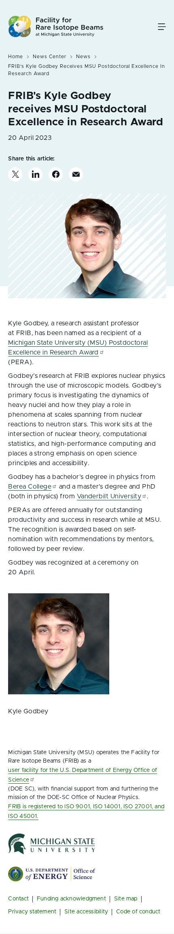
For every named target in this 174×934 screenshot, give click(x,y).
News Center (49, 56)
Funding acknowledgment (71, 899)
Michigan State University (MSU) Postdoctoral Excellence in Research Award (78, 347)
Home (15, 56)
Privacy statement (32, 912)
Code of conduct (138, 912)
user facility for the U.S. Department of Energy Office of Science (82, 775)
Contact (18, 899)
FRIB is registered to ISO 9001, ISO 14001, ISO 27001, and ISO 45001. (86, 811)
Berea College (29, 486)
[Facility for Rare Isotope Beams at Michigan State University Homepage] (56, 26)
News (83, 56)
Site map (126, 899)
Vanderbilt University (109, 496)
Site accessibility (86, 912)
